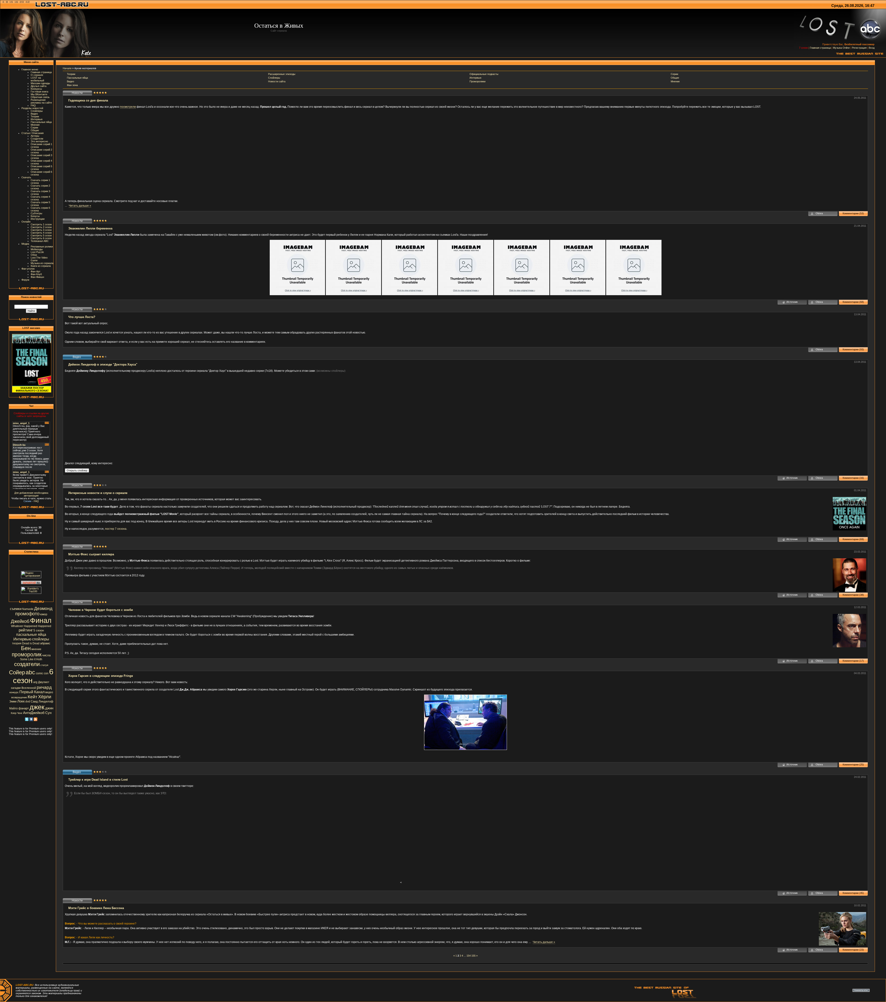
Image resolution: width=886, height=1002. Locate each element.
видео (49, 692)
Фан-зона (72, 85)
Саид (34, 701)
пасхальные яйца (31, 634)
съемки (15, 609)
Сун (48, 713)
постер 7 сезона (115, 528)
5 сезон (38, 630)
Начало (67, 68)
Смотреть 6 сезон (41, 238)
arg (35, 682)
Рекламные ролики (42, 246)
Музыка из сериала (42, 263)
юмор (43, 614)
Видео (34, 113)
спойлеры (40, 639)
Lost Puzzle (37, 252)
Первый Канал (32, 692)
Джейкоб (20, 621)
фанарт (23, 708)
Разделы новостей (32, 108)
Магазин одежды (40, 83)
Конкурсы (36, 88)
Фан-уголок (28, 268)
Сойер (17, 672)
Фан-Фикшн (37, 277)
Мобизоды (37, 249)
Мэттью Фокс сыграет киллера (91, 554)
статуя (44, 665)
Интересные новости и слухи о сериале (97, 493)
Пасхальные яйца (41, 122)
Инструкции (38, 218)
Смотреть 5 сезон (41, 235)
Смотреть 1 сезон (41, 224)
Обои (34, 254)
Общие (35, 130)
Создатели (37, 138)
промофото (27, 613)
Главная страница (820, 47)
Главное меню (29, 69)
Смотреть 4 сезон (41, 232)
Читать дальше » (80, 205)
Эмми (13, 701)
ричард (44, 687)
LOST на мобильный (37, 79)
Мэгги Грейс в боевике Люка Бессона (96, 908)
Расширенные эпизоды (281, 74)
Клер (13, 713)
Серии (34, 127)
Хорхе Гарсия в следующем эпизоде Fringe (100, 676)
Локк (21, 701)
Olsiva (819, 213)
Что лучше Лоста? (81, 317)
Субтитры (36, 213)
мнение (36, 649)
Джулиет (43, 682)
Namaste (27, 609)
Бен (26, 648)
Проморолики (477, 81)
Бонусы (35, 216)
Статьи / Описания (32, 133)
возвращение (19, 697)
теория (16, 643)
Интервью (36, 119)
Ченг (19, 713)
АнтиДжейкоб (34, 713)
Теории (35, 116)
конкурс (14, 692)
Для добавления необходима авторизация (31, 494)
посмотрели (128, 106)
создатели (27, 664)
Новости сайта (276, 81)
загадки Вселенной (23, 688)
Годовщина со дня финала (88, 100)
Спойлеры (37, 111)
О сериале (37, 75)
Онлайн (25, 221)
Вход (871, 47)
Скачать (26, 177)
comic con (42, 673)
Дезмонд (43, 608)
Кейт (32, 696)
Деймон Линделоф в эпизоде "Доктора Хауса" (102, 364)
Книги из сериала (41, 266)
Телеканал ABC (40, 241)
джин (49, 708)
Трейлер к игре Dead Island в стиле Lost (98, 779)
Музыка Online (841, 47)
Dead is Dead (30, 643)
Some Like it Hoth (31, 659)
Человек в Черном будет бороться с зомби (100, 610)
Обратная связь (40, 97)
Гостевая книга (39, 91)
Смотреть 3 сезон (41, 230)
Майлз (13, 708)
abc (30, 672)
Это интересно (39, 141)
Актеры (35, 135)
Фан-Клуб (36, 274)
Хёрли (44, 696)
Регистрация (859, 47)
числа (46, 655)
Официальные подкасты (484, 74)
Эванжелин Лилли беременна (90, 228)
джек (37, 707)
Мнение (35, 124)
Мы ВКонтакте (39, 94)
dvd (27, 701)
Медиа (25, 243)
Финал (40, 620)
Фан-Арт (35, 271)
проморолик (27, 654)
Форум (25, 279)
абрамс (45, 643)
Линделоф (46, 701)
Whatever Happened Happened (31, 626)
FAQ (33, 105)
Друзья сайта (38, 86)
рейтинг (26, 630)
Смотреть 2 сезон (41, 227)
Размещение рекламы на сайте (41, 101)
